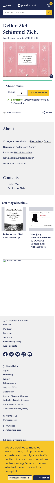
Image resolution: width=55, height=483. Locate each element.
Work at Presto (10, 346)
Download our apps (12, 430)
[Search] (49, 12)
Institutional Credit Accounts (16, 400)
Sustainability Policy (12, 341)
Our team (7, 329)
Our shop (7, 333)
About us (7, 324)
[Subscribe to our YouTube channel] (31, 354)
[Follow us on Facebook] (6, 354)
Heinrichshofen (23, 152)
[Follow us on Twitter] (12, 354)
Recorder (36, 141)
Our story (7, 337)
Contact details (10, 420)
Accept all (44, 477)
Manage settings (17, 477)
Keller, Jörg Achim (26, 147)
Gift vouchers (9, 383)
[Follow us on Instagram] (24, 354)
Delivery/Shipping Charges (15, 396)
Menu (9, 5)
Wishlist (6, 379)
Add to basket (40, 92)
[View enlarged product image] (27, 59)
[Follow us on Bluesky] (18, 354)
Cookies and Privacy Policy (15, 408)
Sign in (6, 370)
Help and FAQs (9, 387)
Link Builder (8, 391)
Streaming (8, 374)
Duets (47, 141)
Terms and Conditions (13, 404)
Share (49, 112)
